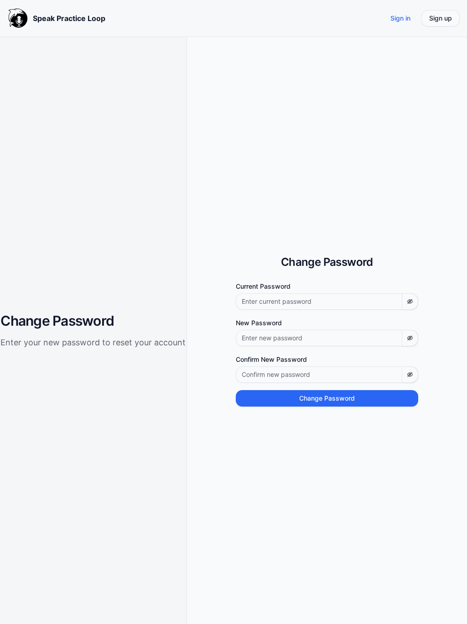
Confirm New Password (271, 359)
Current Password (263, 286)
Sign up (440, 18)
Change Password (327, 398)
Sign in (400, 18)
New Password (259, 323)
